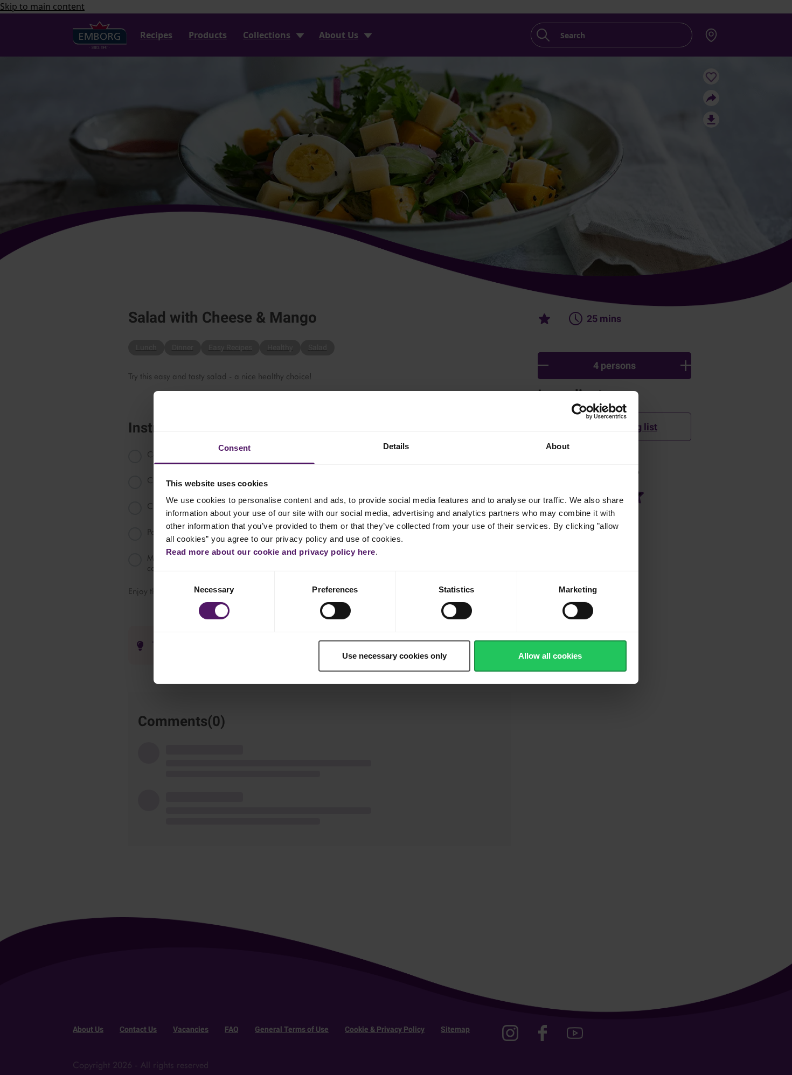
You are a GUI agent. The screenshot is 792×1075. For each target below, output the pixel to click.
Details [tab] (396, 446)
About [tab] (557, 446)
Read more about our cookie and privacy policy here (271, 551)
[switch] (335, 610)
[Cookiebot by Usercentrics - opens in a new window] (579, 411)
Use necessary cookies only (394, 655)
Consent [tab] (234, 447)
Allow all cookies (550, 655)
